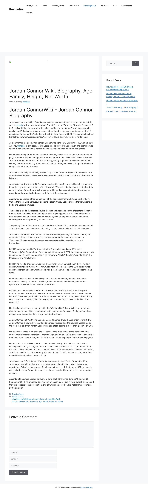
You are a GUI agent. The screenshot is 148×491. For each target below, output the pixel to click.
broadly (19, 125)
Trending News (89, 6)
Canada (21, 146)
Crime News (74, 6)
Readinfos (16, 9)
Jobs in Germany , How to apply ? (122, 107)
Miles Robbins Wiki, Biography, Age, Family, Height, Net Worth (36, 399)
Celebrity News (57, 6)
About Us (29, 13)
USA (115, 6)
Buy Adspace (126, 6)
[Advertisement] (74, 36)
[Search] (135, 63)
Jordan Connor (18, 396)
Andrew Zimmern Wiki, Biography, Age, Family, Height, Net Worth (37, 401)
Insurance (104, 6)
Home (44, 6)
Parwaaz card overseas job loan (121, 111)
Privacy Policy (31, 6)
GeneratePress (86, 487)
